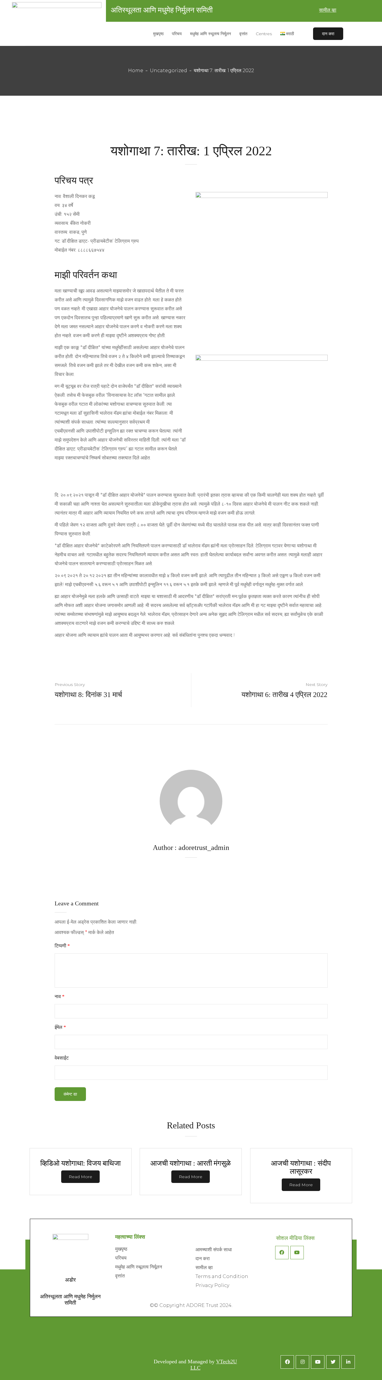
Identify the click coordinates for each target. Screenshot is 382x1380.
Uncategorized (168, 70)
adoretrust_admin (203, 847)
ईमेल (60, 1027)
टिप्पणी (62, 945)
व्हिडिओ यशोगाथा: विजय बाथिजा (80, 1163)
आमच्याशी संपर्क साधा (213, 1249)
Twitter (333, 1362)
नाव (59, 996)
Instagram (302, 1362)
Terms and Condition (221, 1276)
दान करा (328, 33)
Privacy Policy (212, 1285)
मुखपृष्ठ (121, 1249)
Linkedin (348, 1362)
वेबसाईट (62, 1057)
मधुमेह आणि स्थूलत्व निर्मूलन (138, 1267)
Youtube (297, 1252)
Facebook (282, 1252)
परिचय (121, 1258)
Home (135, 70)
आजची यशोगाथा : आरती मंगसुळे (190, 1163)
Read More (80, 1176)
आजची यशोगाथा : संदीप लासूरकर (301, 1167)
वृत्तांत (120, 1276)
